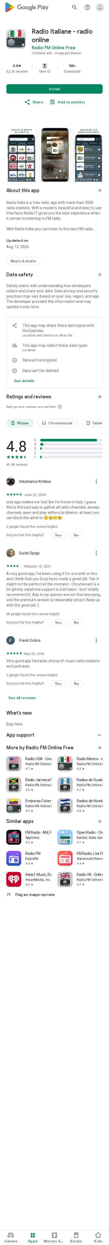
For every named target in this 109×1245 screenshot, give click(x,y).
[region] (54, 68)
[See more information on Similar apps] (99, 821)
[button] (49, 71)
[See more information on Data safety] (99, 274)
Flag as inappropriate (30, 894)
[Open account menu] (100, 7)
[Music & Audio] (23, 261)
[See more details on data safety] (24, 380)
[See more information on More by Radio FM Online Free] (99, 747)
